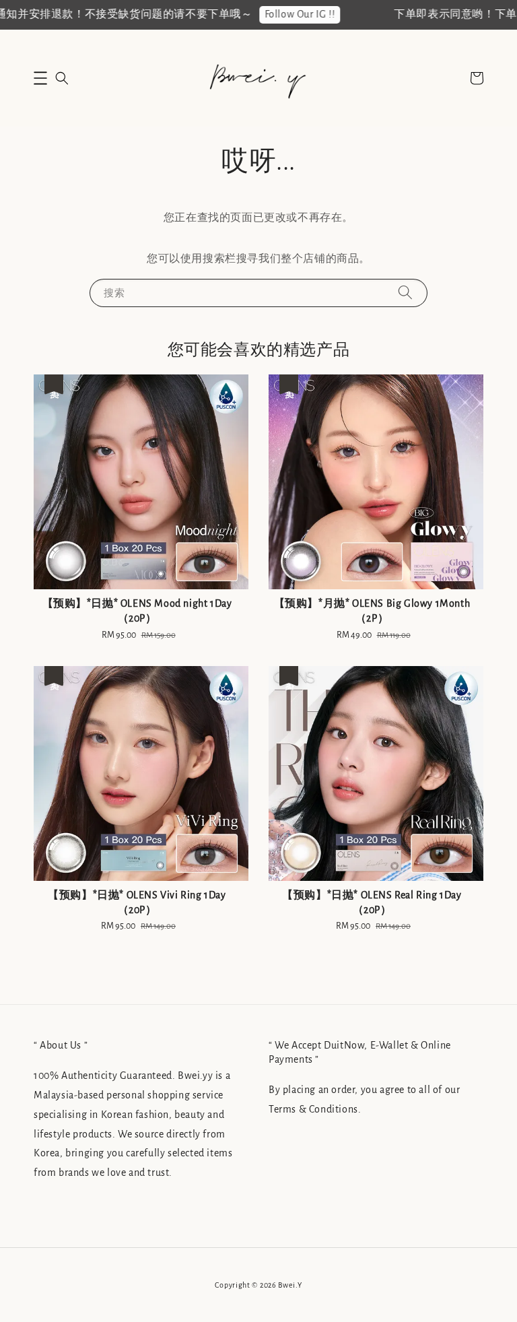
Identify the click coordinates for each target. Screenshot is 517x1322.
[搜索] (405, 292)
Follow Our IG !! (285, 14)
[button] (40, 78)
